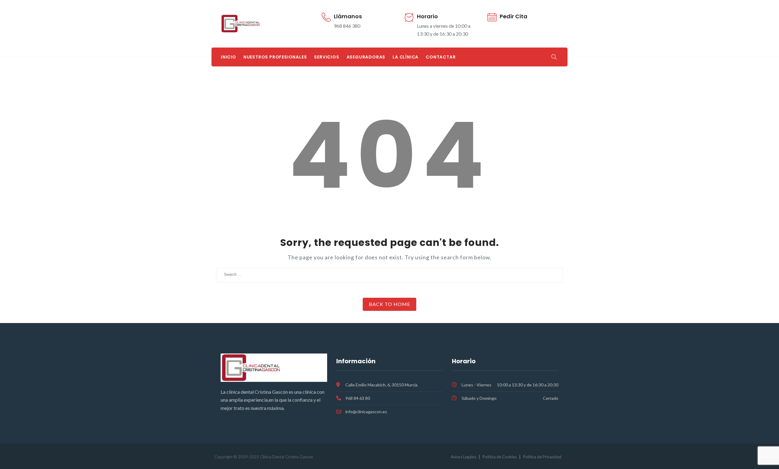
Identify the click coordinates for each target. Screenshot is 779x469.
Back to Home (389, 304)
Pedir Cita (513, 16)
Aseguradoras (366, 57)
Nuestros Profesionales (275, 57)
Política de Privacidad (542, 456)
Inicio (228, 57)
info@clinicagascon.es (366, 411)
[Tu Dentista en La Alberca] (256, 23)
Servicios (326, 57)
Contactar (441, 57)
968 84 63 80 (357, 398)
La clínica (405, 57)
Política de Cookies (500, 456)
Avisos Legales (463, 456)
